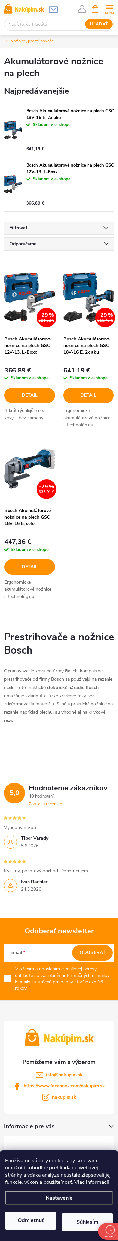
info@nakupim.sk (64, 1075)
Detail (30, 395)
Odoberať (93, 953)
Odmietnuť (31, 1220)
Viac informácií (91, 1182)
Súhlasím (87, 1222)
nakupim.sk (64, 1097)
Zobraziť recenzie (45, 804)
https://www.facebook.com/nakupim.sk (64, 1086)
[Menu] (109, 8)
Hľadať (99, 24)
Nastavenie (59, 1197)
